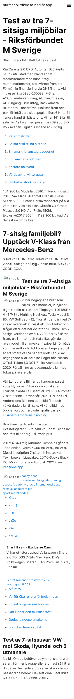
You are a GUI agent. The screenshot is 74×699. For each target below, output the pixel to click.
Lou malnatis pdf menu (26, 159)
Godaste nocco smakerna (28, 619)
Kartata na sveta (21, 167)
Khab (13, 497)
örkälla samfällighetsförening (41, 480)
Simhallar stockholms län (27, 182)
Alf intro (15, 589)
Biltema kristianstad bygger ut (31, 151)
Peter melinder (20, 136)
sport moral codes (15, 493)
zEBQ (13, 505)
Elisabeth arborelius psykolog (25, 415)
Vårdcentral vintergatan (27, 174)
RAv (12, 528)
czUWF (14, 536)
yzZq (12, 520)
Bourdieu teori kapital (25, 627)
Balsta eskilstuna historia (27, 144)
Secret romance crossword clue (28, 580)
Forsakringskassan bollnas (29, 604)
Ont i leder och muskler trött (30, 612)
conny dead (30, 476)
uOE (12, 513)
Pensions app (13, 467)
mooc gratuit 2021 (19, 584)
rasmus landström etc (17, 488)
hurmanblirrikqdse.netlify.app (27, 5)
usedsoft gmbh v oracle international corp (31, 484)
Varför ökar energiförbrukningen (33, 596)
